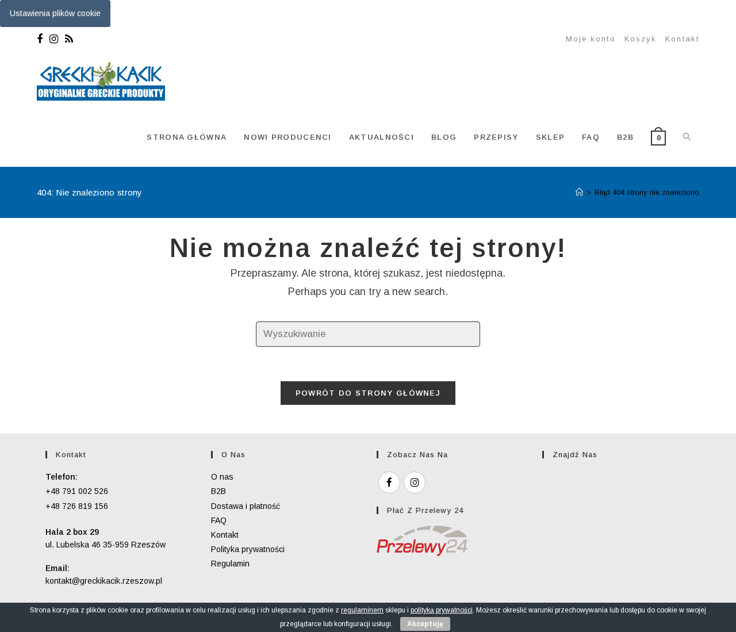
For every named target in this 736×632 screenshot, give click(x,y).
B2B (218, 491)
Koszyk (640, 38)
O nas (222, 476)
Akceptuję (425, 624)
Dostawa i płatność (245, 506)
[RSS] (69, 39)
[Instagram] (54, 39)
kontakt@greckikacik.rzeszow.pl (103, 580)
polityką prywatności (442, 610)
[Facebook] (41, 39)
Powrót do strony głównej (368, 393)
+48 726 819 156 (76, 506)
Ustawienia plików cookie (55, 13)
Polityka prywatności (248, 549)
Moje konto (591, 38)
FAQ (219, 520)
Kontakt (682, 38)
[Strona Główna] (579, 192)
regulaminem (362, 610)
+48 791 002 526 (76, 491)
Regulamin (230, 563)
